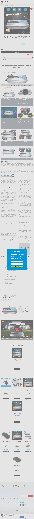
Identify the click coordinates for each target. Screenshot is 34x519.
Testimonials (9, 499)
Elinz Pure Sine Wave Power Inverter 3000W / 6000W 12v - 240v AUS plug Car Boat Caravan (17, 413)
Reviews (3, 61)
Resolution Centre (2, 499)
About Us (9, 495)
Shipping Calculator (5, 59)
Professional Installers (15, 507)
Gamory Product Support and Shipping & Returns (16, 504)
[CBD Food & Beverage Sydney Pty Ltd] (5, 2)
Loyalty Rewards (16, 510)
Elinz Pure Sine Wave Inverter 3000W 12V (17, 465)
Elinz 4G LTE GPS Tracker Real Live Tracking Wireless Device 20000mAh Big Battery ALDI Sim (9, 515)
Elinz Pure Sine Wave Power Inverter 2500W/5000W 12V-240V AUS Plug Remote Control (17, 360)
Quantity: (2, 49)
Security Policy (16, 499)
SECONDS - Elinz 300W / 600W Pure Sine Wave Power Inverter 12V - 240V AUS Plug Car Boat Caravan (28, 442)
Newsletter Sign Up (10, 504)
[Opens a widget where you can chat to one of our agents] (21, 517)
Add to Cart (17, 52)
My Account (2, 495)
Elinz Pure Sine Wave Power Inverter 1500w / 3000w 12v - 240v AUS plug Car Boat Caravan (28, 389)
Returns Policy (16, 498)
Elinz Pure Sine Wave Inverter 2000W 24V (6, 442)
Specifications (4, 57)
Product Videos (9, 498)
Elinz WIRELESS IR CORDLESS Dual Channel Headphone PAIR (17, 389)
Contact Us (9, 502)
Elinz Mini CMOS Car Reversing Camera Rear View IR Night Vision (6, 389)
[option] (17, 20)
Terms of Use (15, 495)
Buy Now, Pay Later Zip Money (16, 501)
